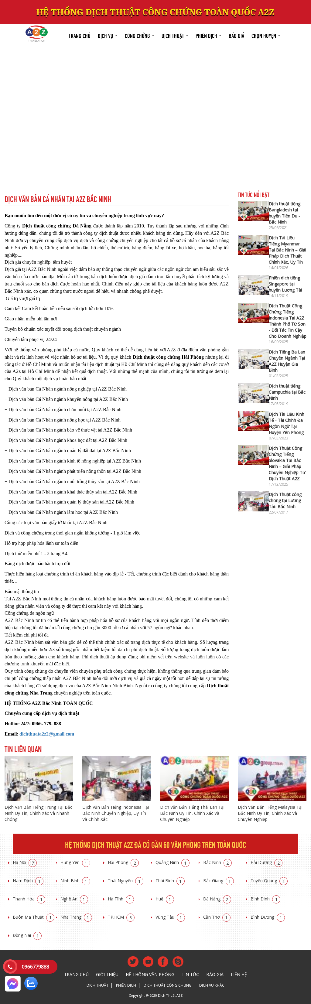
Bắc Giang (217, 880)
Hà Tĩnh (119, 899)
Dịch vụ (106, 35)
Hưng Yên (73, 862)
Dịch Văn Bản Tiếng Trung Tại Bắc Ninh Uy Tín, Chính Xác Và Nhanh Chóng (38, 813)
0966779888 (35, 966)
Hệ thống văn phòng (150, 974)
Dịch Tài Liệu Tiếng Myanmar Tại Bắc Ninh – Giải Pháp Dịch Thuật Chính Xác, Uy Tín (287, 250)
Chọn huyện (264, 35)
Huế (163, 899)
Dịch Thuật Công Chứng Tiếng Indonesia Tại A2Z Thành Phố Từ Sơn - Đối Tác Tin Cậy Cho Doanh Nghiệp (287, 321)
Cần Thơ (215, 917)
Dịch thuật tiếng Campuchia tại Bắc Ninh (287, 392)
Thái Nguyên (124, 880)
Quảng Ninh (171, 862)
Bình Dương (266, 917)
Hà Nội (23, 862)
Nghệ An (72, 899)
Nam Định (27, 880)
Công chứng (138, 35)
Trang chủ (80, 35)
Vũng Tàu (169, 917)
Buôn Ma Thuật (32, 917)
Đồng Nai (26, 935)
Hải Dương (265, 862)
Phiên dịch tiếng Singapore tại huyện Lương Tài (285, 284)
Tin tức (190, 974)
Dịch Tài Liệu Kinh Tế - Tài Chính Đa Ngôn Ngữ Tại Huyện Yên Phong (286, 423)
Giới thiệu (107, 974)
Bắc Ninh (216, 862)
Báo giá (236, 35)
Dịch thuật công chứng (168, 985)
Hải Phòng (122, 862)
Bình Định (264, 899)
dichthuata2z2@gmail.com (46, 733)
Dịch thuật (173, 35)
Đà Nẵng (215, 899)
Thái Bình (169, 880)
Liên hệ (239, 974)
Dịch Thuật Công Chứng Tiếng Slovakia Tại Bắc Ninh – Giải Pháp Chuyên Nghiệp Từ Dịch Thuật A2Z (287, 463)
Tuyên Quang (268, 880)
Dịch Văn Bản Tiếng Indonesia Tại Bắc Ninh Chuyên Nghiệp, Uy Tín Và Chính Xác (115, 813)
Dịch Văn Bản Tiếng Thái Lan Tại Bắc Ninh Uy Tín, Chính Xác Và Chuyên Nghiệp (192, 813)
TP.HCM (120, 917)
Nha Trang (74, 917)
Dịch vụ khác (211, 985)
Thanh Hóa (28, 899)
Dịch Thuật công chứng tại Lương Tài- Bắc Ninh (285, 500)
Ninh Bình (73, 880)
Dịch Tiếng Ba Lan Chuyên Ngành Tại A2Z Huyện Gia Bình (287, 361)
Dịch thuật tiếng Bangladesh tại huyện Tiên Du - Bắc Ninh (284, 213)
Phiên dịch (207, 35)
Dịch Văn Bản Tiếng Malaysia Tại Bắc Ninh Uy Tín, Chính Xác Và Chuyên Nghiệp (270, 813)
